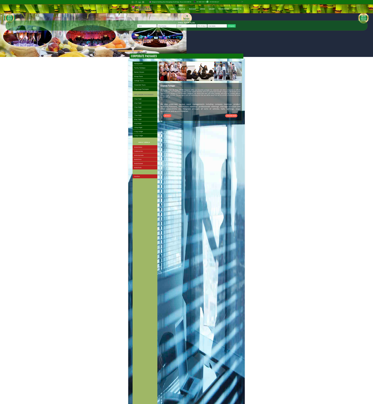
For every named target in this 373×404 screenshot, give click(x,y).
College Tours (139, 81)
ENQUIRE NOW (231, 116)
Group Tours (138, 76)
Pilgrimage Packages (141, 89)
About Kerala (144, 142)
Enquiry (231, 26)
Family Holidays (139, 68)
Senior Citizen (139, 72)
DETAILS (167, 116)
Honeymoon (138, 64)
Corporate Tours (140, 85)
